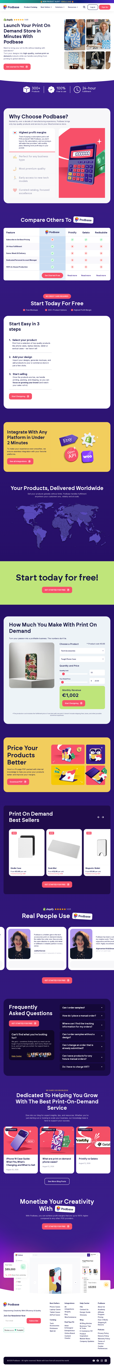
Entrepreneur (70, 1330)
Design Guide (85, 1312)
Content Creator (68, 1337)
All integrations (69, 1308)
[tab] (32, 140)
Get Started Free (52, 275)
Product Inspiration (84, 1335)
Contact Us (84, 1309)
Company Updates (87, 1341)
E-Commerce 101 (86, 1331)
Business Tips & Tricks (85, 1327)
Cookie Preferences (102, 1347)
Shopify (68, 1312)
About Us (101, 1307)
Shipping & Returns (102, 1324)
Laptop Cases (55, 1309)
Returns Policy (103, 1336)
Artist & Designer (69, 1327)
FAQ (81, 1307)
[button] (46, 7)
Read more (72, 275)
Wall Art (53, 1331)
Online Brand (70, 1333)
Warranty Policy (104, 1339)
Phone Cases (55, 1307)
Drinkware (54, 1328)
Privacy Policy (103, 1333)
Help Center (17, 1056)
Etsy (66, 1314)
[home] (11, 7)
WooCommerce (70, 1317)
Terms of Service (101, 1342)
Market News (85, 1339)
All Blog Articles (86, 1323)
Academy (101, 1309)
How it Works (103, 1320)
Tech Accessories (54, 1324)
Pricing (100, 1317)
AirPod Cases (55, 1315)
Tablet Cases (55, 1312)
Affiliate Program (101, 1313)
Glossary (83, 1315)
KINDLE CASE (66, 1)
